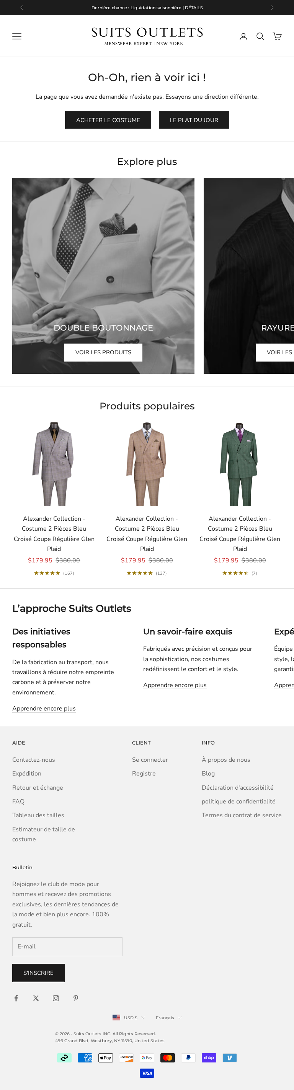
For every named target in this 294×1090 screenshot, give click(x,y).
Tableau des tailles (38, 815)
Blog (208, 773)
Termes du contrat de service (242, 815)
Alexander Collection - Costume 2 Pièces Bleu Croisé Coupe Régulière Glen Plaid (54, 534)
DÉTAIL (186, 10)
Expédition (26, 773)
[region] (147, 7)
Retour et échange (37, 788)
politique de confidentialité (239, 801)
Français (165, 1017)
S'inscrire (38, 973)
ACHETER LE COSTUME (108, 120)
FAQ (18, 801)
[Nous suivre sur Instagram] (56, 998)
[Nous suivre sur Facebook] (16, 998)
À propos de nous (226, 760)
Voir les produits (103, 352)
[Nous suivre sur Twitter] (36, 998)
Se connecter (150, 760)
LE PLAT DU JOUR (194, 120)
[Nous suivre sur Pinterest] (76, 998)
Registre (144, 773)
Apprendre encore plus (44, 708)
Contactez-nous (33, 760)
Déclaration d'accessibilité (238, 788)
